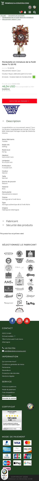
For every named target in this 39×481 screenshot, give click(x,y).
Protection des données (10, 373)
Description (13, 121)
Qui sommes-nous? (9, 361)
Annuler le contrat (9, 398)
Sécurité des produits (19, 225)
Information (10, 356)
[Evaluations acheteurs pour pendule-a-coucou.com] (12, 421)
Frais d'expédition (8, 392)
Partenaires (6, 367)
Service (7, 382)
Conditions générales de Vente (13, 364)
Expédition (6, 89)
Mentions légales (8, 376)
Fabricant (12, 221)
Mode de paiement (9, 389)
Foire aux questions (9, 387)
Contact (7, 328)
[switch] (4, 478)
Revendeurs (6, 370)
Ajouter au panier (18, 101)
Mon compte (6, 395)
